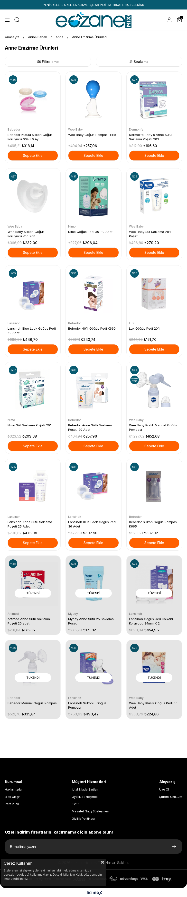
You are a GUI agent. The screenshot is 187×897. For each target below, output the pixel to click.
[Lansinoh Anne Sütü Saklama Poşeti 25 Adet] (33, 486)
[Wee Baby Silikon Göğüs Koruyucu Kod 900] (33, 196)
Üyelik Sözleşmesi (85, 797)
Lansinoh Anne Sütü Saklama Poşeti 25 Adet (30, 524)
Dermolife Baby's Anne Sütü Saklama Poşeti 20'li (150, 137)
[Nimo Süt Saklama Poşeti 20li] (33, 390)
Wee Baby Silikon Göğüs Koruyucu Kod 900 (26, 234)
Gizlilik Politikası (83, 818)
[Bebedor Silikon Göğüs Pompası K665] (154, 486)
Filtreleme (50, 62)
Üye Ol (164, 789)
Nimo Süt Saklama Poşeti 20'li (30, 425)
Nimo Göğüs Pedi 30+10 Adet (90, 232)
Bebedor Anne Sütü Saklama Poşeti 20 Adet (90, 427)
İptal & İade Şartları (85, 789)
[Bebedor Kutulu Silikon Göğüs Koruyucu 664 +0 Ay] (33, 99)
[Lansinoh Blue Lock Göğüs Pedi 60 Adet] (33, 293)
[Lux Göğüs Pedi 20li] (154, 293)
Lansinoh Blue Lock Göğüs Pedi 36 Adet (92, 524)
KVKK (76, 804)
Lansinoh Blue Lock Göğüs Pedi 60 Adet (32, 330)
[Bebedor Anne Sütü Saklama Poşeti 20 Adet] (93, 390)
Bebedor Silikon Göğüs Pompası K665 (153, 524)
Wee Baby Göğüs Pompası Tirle (92, 135)
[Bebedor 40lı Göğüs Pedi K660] (93, 293)
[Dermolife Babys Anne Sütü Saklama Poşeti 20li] (154, 99)
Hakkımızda (13, 789)
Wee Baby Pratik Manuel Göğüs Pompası (153, 427)
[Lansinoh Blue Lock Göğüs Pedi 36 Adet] (93, 486)
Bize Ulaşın (12, 797)
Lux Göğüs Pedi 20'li (144, 328)
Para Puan (12, 804)
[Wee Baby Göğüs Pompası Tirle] (93, 99)
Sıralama (141, 62)
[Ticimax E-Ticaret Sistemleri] (93, 893)
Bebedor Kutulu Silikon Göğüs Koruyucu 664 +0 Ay (30, 137)
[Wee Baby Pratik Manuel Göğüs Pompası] (154, 390)
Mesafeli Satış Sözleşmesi (91, 811)
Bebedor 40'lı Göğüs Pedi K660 (92, 328)
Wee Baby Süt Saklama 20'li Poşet (150, 234)
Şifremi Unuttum (170, 797)
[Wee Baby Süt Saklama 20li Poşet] (154, 196)
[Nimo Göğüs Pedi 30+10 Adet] (93, 196)
